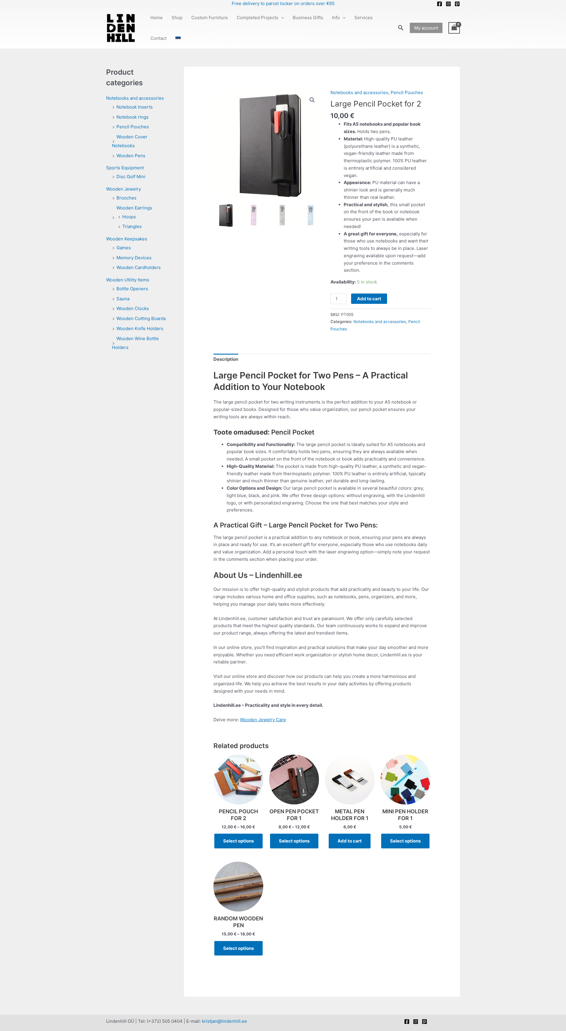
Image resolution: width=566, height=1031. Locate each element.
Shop (177, 17)
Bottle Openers (132, 288)
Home (156, 17)
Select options (238, 841)
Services (363, 17)
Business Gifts (308, 17)
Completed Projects (257, 17)
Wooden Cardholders (138, 267)
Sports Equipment (125, 168)
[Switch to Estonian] (178, 38)
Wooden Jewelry (123, 189)
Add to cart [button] (350, 841)
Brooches (126, 198)
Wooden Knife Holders (139, 328)
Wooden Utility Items (127, 280)
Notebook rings (132, 117)
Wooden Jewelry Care (263, 719)
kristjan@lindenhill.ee (224, 1021)
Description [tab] (225, 359)
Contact (158, 38)
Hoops (129, 216)
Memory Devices (134, 257)
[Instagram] (448, 3)
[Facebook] (439, 3)
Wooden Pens (130, 155)
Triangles (132, 226)
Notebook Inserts (134, 107)
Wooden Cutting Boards (141, 318)
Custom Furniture (209, 17)
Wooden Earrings (134, 208)
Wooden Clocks (132, 308)
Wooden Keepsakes (126, 239)
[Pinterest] (457, 3)
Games (123, 247)
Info (336, 17)
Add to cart (369, 298)
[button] (281, 17)
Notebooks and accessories (135, 98)
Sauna (122, 298)
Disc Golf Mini (130, 176)
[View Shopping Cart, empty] (454, 28)
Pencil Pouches (132, 127)
